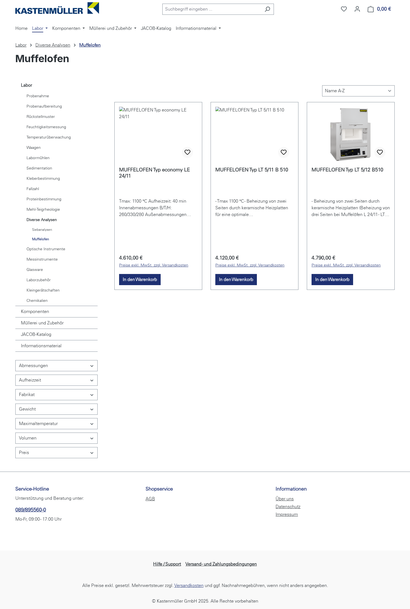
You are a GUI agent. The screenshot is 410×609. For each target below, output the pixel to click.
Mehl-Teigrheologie (43, 209)
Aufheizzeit (30, 380)
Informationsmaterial (41, 345)
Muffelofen (40, 239)
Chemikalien (37, 300)
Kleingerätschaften (43, 290)
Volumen (28, 438)
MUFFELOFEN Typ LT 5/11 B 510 (251, 170)
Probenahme (37, 96)
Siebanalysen (42, 230)
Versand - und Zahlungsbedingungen (221, 564)
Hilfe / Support (167, 564)
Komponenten (35, 311)
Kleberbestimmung (43, 178)
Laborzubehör (38, 280)
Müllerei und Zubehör (42, 323)
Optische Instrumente (45, 249)
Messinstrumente (42, 259)
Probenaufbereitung (44, 106)
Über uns (285, 498)
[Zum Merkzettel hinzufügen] (187, 152)
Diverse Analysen (41, 219)
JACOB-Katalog (36, 334)
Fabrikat (27, 394)
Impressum (287, 514)
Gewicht (27, 409)
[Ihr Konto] (357, 8)
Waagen (33, 147)
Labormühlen (38, 158)
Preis (24, 452)
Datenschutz (288, 506)
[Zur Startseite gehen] (57, 8)
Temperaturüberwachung (48, 137)
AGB (150, 498)
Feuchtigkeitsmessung (46, 127)
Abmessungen (33, 365)
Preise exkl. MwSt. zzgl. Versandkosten (153, 265)
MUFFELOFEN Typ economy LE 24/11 (154, 173)
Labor (26, 85)
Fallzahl (32, 188)
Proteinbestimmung (43, 199)
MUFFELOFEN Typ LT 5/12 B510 (347, 170)
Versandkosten (189, 585)
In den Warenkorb (140, 279)
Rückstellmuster (40, 116)
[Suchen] (267, 9)
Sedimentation (39, 168)
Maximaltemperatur (38, 423)
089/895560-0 (30, 510)
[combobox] (211, 9)
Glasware (34, 269)
